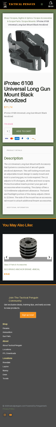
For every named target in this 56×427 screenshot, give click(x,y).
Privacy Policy (8, 409)
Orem (5, 374)
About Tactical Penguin (12, 345)
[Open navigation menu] (42, 4)
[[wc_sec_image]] (28, 248)
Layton (5, 366)
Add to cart (23, 131)
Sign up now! (28, 315)
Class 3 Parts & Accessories (15, 265)
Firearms (6, 328)
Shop (6, 18)
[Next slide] (49, 257)
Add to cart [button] (28, 259)
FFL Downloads (9, 353)
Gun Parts (7, 336)
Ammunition (7, 332)
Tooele (5, 378)
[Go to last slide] (7, 257)
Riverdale (6, 362)
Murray (5, 370)
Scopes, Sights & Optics (21, 18)
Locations (7, 349)
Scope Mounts (29, 21)
